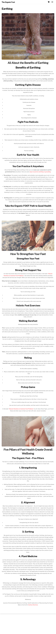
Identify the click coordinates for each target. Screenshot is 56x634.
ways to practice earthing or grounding (40, 171)
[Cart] (48, 2)
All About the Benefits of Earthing (28, 62)
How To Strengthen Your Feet (28, 254)
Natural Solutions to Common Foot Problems (21, 409)
